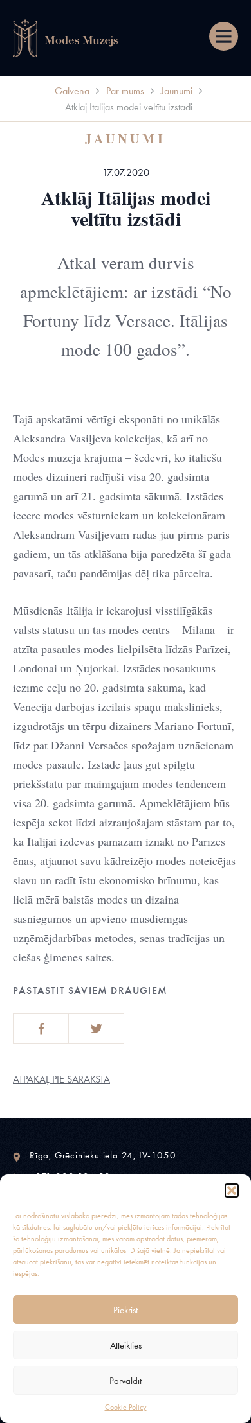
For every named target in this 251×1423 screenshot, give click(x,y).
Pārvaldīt (125, 1380)
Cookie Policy (126, 1407)
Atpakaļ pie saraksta (61, 1079)
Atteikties (126, 1345)
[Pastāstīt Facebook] (41, 1028)
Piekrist (125, 1310)
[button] (231, 1190)
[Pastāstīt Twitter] (96, 1028)
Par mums (125, 91)
